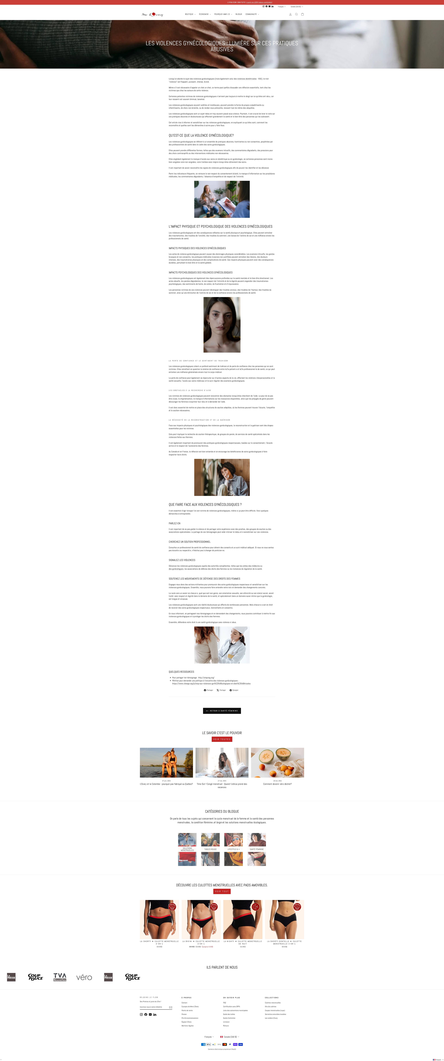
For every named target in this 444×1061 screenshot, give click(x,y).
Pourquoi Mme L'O (222, 14)
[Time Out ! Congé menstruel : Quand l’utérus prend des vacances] (222, 763)
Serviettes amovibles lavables (275, 1014)
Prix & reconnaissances (190, 1018)
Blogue (239, 14)
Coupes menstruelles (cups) (275, 1010)
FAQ (224, 1003)
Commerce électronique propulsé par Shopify (222, 1049)
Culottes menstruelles (273, 1003)
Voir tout (222, 891)
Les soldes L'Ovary (271, 1018)
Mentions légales (188, 1026)
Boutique (189, 14)
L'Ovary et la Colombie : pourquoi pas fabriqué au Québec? (166, 783)
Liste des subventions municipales (235, 1010)
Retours (226, 1026)
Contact (184, 1003)
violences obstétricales (246, 78)
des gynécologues (176, 569)
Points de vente (187, 1010)
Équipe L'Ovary (187, 1022)
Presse (184, 1014)
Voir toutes (222, 739)
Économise (204, 14)
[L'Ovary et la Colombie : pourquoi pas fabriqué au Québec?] (166, 763)
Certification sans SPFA (231, 1006)
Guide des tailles (229, 1014)
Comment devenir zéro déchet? (277, 783)
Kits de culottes (270, 1006)
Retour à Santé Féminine (223, 711)
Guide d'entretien (229, 1018)
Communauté (251, 14)
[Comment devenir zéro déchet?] (277, 763)
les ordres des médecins (250, 566)
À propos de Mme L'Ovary (190, 1006)
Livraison (226, 1022)
